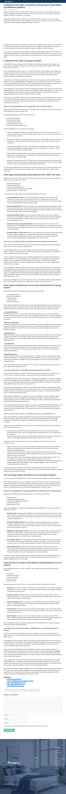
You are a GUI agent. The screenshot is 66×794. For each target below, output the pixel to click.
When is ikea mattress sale (14, 679)
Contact (36, 766)
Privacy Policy (54, 784)
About (36, 762)
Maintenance (57, 762)
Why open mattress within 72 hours (16, 682)
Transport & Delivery (59, 764)
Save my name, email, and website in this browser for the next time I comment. (26, 726)
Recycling (57, 768)
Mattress (57, 750)
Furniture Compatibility (60, 758)
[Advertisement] (33, 34)
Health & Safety (58, 760)
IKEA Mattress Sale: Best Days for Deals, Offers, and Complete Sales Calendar (22, 691)
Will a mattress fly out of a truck (15, 686)
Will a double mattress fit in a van (16, 684)
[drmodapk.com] (7, 1)
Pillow (56, 770)
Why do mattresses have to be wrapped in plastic (20, 681)
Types (56, 754)
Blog (36, 764)
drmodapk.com (8, 784)
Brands (56, 766)
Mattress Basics (58, 752)
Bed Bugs (57, 774)
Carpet (56, 772)
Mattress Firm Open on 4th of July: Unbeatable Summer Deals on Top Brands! (22, 689)
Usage (56, 756)
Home (36, 760)
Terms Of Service (61, 784)
